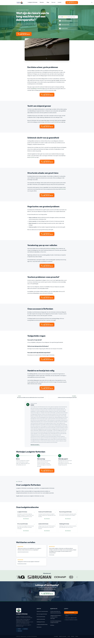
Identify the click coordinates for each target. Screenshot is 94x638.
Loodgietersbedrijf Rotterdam (42, 624)
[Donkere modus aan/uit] (92, 2)
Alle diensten (39, 627)
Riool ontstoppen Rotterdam (42, 614)
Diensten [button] (42, 2)
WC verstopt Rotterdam (41, 616)
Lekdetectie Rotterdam (41, 619)
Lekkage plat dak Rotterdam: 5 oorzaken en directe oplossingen (55, 617)
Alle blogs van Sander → (35, 444)
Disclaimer (72, 636)
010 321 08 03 (44, 90)
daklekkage (53, 248)
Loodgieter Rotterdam (32, 2)
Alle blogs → (52, 625)
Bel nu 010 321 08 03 (70, 612)
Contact (59, 2)
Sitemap (76, 636)
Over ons (53, 2)
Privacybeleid (56, 636)
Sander (20, 29)
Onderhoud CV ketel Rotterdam (42, 611)
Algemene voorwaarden (62, 636)
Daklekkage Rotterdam (23, 10)
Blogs (48, 2)
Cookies (69, 636)
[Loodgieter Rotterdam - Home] (19, 2)
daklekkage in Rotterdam (37, 88)
